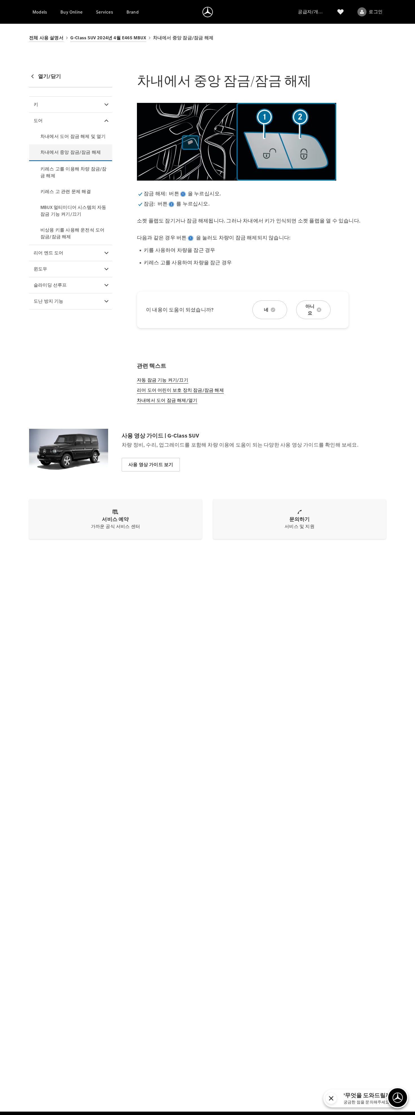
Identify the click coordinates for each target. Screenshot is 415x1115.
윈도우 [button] (40, 269)
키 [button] (36, 104)
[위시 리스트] (340, 11)
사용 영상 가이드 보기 (150, 464)
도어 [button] (38, 121)
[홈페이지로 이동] (208, 11)
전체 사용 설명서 (46, 38)
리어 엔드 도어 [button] (49, 253)
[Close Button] (379, 1098)
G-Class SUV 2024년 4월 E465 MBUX (108, 38)
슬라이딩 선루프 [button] (50, 285)
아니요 (309, 309)
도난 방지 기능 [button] (49, 301)
